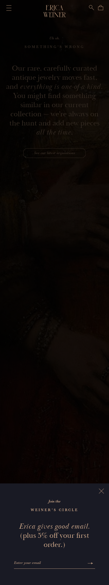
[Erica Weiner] (54, 11)
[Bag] (100, 8)
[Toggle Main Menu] (8, 8)
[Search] (91, 8)
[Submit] (90, 563)
